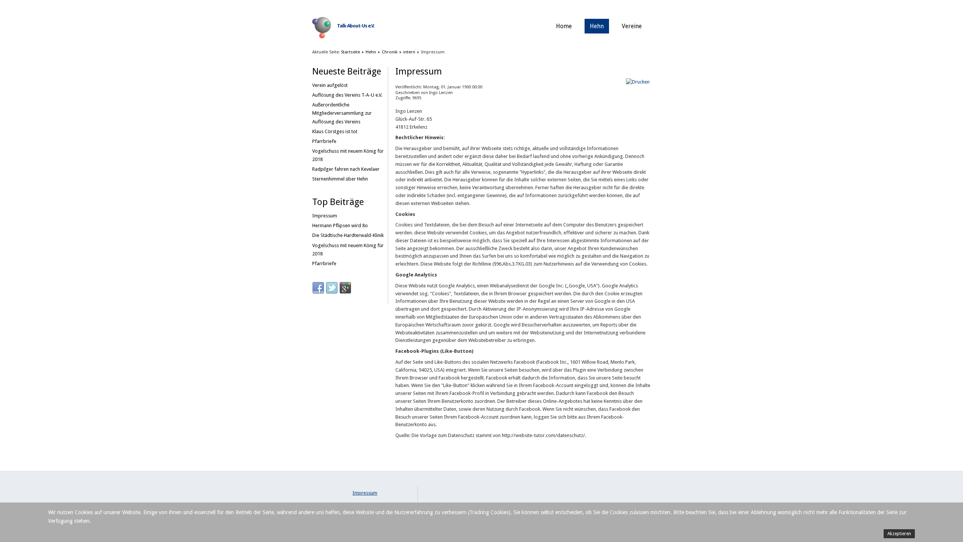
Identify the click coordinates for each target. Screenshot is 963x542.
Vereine (632, 26)
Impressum (364, 493)
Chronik (390, 52)
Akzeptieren (899, 533)
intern (409, 52)
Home (564, 26)
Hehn (597, 26)
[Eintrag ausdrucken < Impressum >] (638, 82)
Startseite (350, 52)
